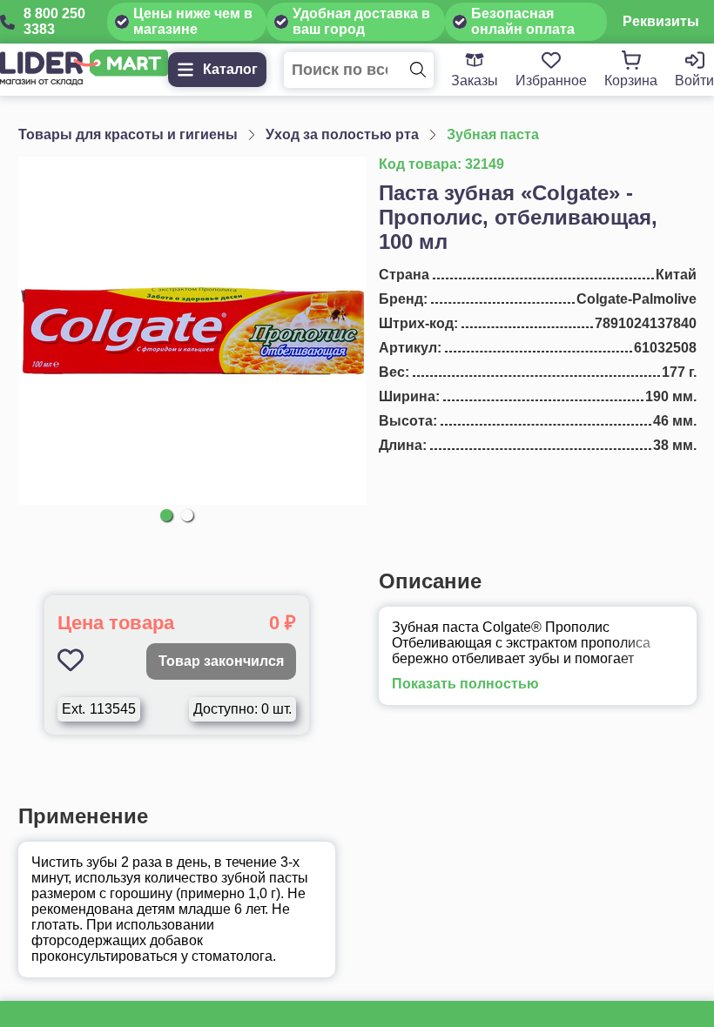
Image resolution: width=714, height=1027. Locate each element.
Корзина (630, 80)
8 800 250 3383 (54, 21)
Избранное (551, 80)
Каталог (230, 69)
